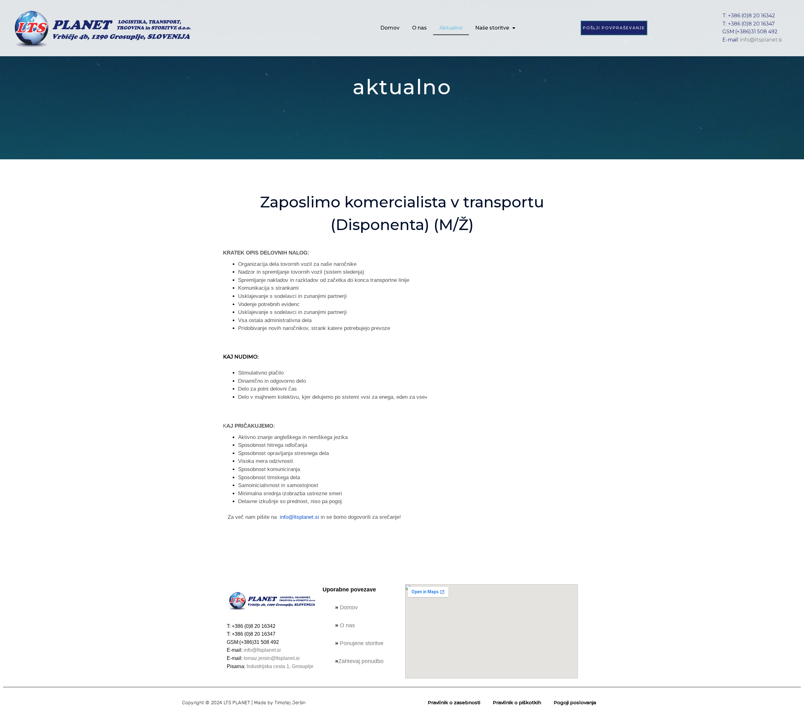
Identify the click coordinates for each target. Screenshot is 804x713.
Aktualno (451, 28)
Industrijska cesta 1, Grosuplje (280, 666)
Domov (389, 28)
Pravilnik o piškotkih (517, 702)
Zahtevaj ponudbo (360, 661)
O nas (419, 28)
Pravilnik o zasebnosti (454, 702)
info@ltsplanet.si (761, 40)
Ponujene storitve (361, 643)
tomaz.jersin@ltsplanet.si (272, 658)
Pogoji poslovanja (575, 702)
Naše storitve (492, 28)
